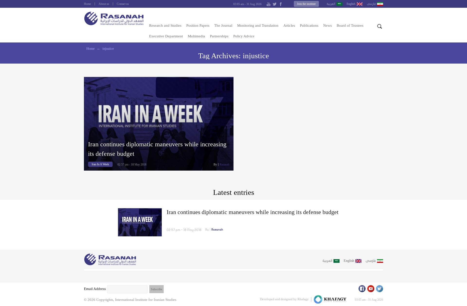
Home (87, 3)
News (327, 25)
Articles (289, 25)
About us (104, 3)
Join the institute (306, 4)
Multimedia (196, 36)
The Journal (223, 25)
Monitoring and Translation (257, 25)
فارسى (371, 3)
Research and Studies (165, 25)
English (351, 4)
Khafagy (303, 299)
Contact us (123, 3)
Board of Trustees (350, 25)
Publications (309, 25)
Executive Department (166, 36)
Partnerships (219, 36)
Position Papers (197, 25)
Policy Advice (243, 36)
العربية (331, 3)
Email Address (95, 289)
